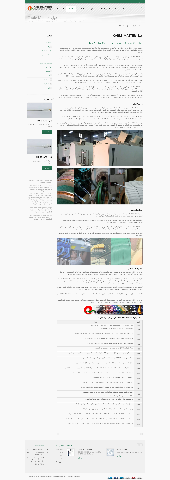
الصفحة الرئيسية (59, 9)
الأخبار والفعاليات (105, 9)
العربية (139, 2)
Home (141, 26)
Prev (138, 444)
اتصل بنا (36, 219)
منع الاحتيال (49, 67)
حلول (92, 9)
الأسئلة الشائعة (119, 9)
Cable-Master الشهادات (46, 55)
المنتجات (81, 9)
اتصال (132, 9)
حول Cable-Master (124, 26)
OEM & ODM (48, 59)
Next (141, 444)
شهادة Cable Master (85, 449)
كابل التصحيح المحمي (43, 217)
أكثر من (47, 132)
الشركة (70, 9)
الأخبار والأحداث (122, 449)
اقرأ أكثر (80, 458)
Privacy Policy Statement (45, 63)
